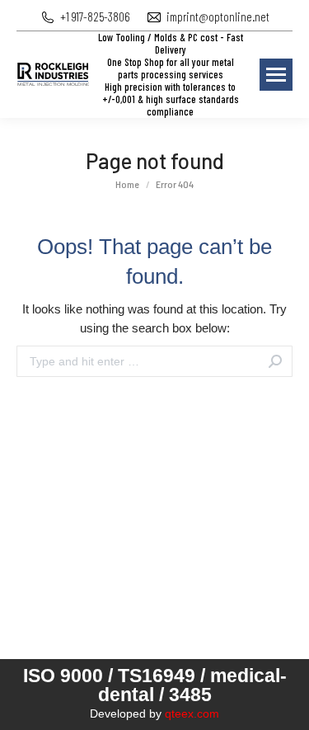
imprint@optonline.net (217, 16)
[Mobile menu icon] (276, 75)
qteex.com (192, 713)
